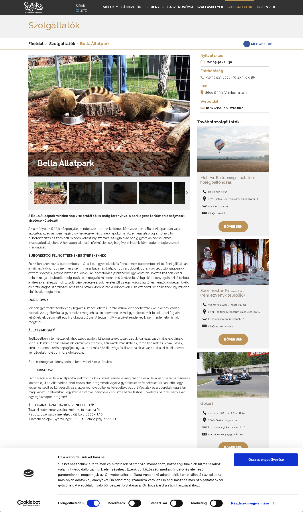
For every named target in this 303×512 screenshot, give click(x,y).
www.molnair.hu (218, 206)
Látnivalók (131, 7)
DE (274, 7)
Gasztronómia (180, 7)
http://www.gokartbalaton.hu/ (226, 427)
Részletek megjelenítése (250, 503)
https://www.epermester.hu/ (226, 319)
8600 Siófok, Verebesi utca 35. (227, 93)
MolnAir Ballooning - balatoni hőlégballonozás (227, 180)
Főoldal (35, 43)
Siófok (109, 7)
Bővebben (233, 226)
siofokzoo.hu (75, 352)
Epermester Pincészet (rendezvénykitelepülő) (222, 293)
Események (154, 7)
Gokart (206, 403)
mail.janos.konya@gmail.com (225, 434)
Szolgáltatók (62, 43)
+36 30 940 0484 (243, 77)
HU (258, 7)
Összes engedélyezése (266, 459)
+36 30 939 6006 (218, 77)
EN (266, 7)
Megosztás (261, 44)
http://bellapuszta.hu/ (224, 108)
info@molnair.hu (217, 213)
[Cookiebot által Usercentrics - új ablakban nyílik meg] (28, 503)
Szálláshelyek (210, 7)
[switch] (134, 503)
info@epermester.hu (220, 326)
